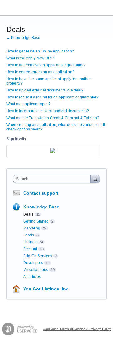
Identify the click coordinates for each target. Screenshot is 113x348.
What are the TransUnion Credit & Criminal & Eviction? (52, 118)
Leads (28, 235)
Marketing (31, 228)
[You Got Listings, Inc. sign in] (53, 151)
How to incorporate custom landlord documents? (47, 111)
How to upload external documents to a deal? (44, 90)
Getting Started (36, 221)
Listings (29, 242)
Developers (33, 263)
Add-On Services (37, 256)
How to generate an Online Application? (40, 51)
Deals (28, 214)
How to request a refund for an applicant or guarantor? (52, 97)
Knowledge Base (41, 206)
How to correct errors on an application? (40, 72)
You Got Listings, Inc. (46, 288)
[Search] (95, 179)
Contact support (40, 193)
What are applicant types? (28, 104)
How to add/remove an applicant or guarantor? (46, 65)
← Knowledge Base (23, 38)
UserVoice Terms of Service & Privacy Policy (77, 329)
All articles (32, 276)
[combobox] (53, 179)
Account (30, 249)
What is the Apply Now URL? (30, 58)
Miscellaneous (35, 270)
